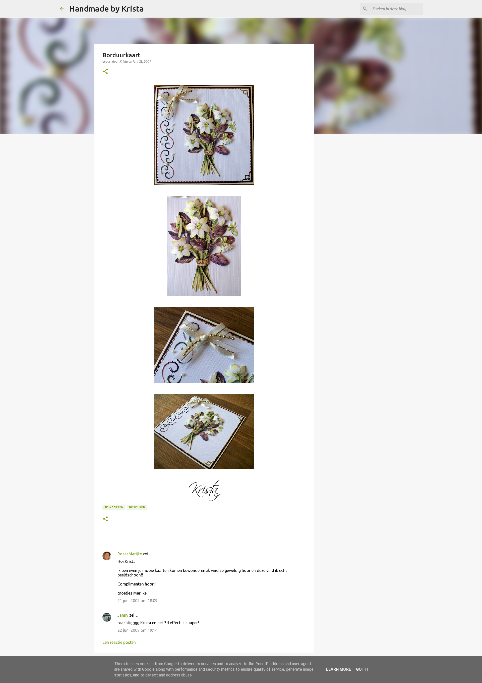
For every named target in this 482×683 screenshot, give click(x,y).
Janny (122, 615)
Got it (362, 669)
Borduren (137, 507)
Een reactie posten (119, 642)
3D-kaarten (113, 507)
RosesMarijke (129, 554)
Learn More (338, 669)
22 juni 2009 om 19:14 (137, 630)
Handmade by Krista (106, 8)
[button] (105, 71)
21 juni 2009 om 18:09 (137, 600)
